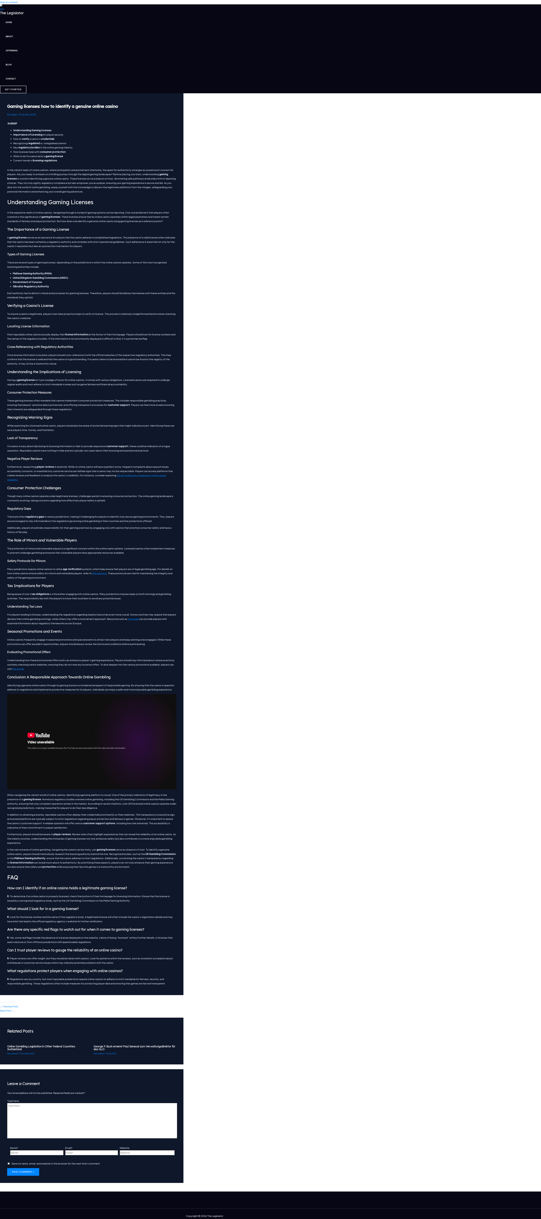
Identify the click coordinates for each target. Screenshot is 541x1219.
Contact (11, 78)
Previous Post (9, 1006)
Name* (14, 1147)
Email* (69, 1147)
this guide (133, 618)
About (9, 36)
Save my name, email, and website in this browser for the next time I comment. (55, 1163)
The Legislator (12, 13)
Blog (9, 64)
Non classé (12, 1053)
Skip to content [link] (9, 2)
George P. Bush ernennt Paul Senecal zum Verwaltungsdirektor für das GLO (134, 1048)
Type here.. (13, 1100)
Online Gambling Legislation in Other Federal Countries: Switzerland (41, 1048)
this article (18, 668)
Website (124, 1147)
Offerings (12, 50)
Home (9, 22)
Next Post (7, 1010)
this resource (99, 573)
